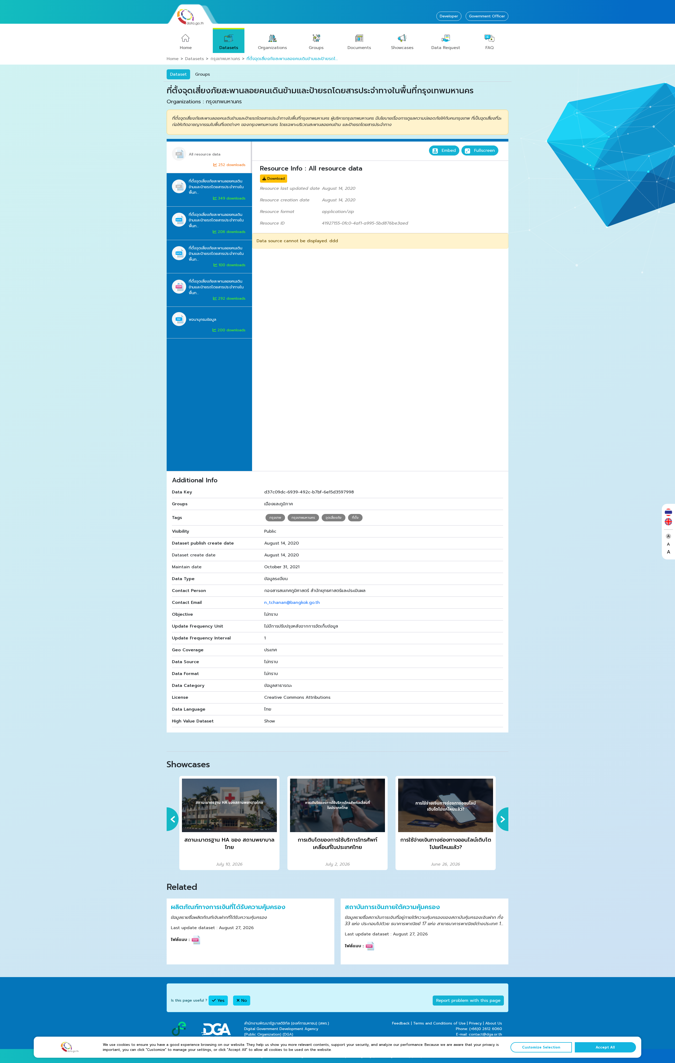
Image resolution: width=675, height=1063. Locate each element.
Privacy (475, 1023)
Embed (448, 150)
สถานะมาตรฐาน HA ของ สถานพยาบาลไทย (229, 843)
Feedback (401, 1023)
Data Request (445, 48)
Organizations (272, 48)
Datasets (228, 48)
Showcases (402, 48)
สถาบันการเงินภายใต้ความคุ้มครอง (392, 907)
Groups (316, 48)
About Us (493, 1023)
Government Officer (487, 16)
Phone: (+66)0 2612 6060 (479, 1029)
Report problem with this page (468, 1000)
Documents (359, 48)
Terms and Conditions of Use (439, 1023)
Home (186, 48)
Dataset (178, 74)
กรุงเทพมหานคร (225, 59)
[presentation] (173, 819)
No (243, 1000)
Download (275, 178)
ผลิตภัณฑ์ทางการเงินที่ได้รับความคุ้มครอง (228, 907)
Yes (220, 1000)
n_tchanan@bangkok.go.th (292, 602)
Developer (449, 16)
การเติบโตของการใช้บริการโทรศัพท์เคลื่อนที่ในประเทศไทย (337, 843)
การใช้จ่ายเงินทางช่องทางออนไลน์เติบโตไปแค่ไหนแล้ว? (445, 843)
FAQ (489, 48)
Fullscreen (483, 150)
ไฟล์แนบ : (180, 939)
